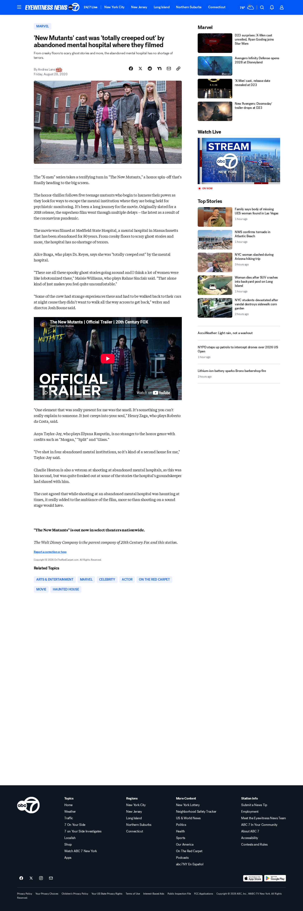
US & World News (188, 818)
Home (68, 805)
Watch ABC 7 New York (80, 851)
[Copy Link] (178, 68)
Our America (184, 844)
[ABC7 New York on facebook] (21, 878)
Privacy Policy (24, 893)
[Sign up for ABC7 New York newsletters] (51, 878)
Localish (69, 838)
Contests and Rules (254, 844)
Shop (68, 844)
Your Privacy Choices (46, 893)
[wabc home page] (28, 805)
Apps (67, 857)
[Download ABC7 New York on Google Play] (275, 878)
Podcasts (182, 857)
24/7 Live (90, 7)
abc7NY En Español (189, 864)
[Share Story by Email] (168, 68)
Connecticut (216, 7)
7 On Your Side (74, 824)
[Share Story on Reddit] (149, 68)
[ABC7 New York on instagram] (41, 878)
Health (180, 831)
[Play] (239, 161)
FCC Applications (203, 893)
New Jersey (139, 7)
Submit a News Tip (254, 805)
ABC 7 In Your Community (259, 824)
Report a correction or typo (50, 552)
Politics (181, 824)
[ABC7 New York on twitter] (31, 878)
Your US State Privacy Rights (107, 893)
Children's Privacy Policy (75, 893)
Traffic (68, 818)
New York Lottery (188, 805)
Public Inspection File (179, 893)
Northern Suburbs (189, 7)
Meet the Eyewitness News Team (263, 818)
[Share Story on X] (140, 68)
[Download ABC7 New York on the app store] (253, 878)
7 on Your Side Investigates (82, 831)
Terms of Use (133, 893)
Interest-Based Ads (153, 893)
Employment (249, 811)
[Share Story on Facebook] (130, 68)
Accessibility (249, 838)
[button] (19, 7)
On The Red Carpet (189, 851)
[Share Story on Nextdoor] (159, 68)
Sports (180, 838)
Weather (70, 811)
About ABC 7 (250, 831)
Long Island (161, 7)
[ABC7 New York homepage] (52, 7)
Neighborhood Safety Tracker (196, 811)
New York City (114, 7)
